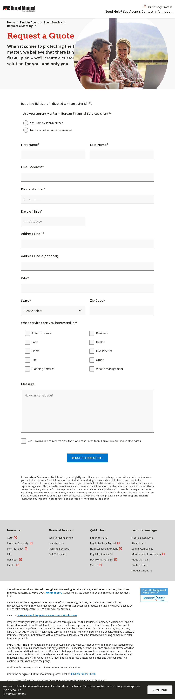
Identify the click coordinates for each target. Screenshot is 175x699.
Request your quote (87, 458)
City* (25, 278)
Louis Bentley (53, 22)
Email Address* (32, 167)
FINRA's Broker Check (83, 674)
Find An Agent (29, 22)
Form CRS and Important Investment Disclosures (47, 615)
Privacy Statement (14, 694)
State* (26, 300)
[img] (25, 9)
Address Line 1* (32, 234)
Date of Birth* (31, 211)
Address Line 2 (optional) (39, 256)
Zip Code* (97, 300)
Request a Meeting (20, 26)
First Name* (30, 145)
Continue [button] (160, 690)
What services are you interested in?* (49, 323)
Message (28, 384)
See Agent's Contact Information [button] (147, 11)
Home (11, 22)
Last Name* (99, 145)
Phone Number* (33, 189)
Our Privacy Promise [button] (160, 7)
